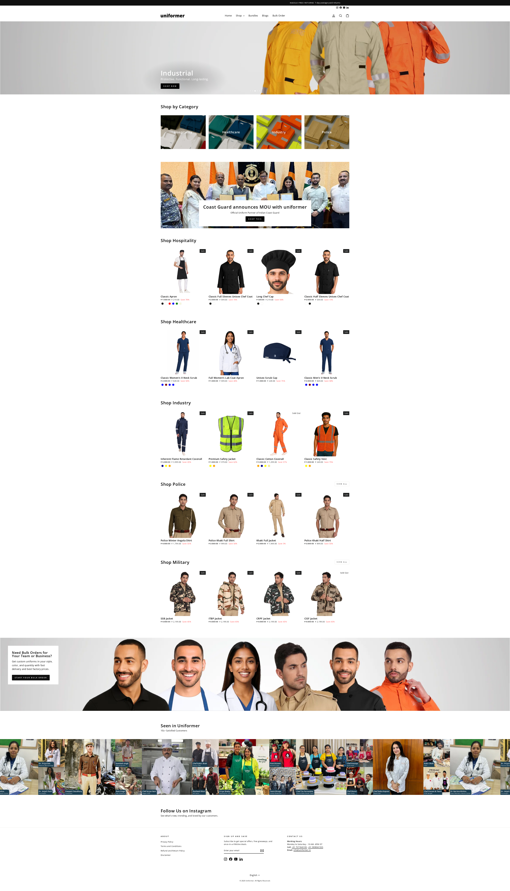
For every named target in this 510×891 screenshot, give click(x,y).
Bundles (253, 15)
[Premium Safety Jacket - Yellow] (210, 466)
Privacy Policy (167, 842)
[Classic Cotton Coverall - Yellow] (265, 466)
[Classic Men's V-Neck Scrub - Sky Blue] (317, 384)
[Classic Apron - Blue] (173, 303)
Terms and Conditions (171, 846)
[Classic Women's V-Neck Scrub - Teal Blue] (169, 384)
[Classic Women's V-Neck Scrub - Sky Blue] (173, 384)
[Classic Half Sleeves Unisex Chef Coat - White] (306, 303)
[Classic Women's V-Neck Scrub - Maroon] (166, 384)
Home (228, 15)
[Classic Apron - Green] (177, 303)
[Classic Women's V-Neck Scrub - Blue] (162, 384)
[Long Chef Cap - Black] (258, 303)
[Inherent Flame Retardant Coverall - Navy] (162, 466)
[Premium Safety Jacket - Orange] (214, 466)
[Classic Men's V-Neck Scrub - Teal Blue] (313, 384)
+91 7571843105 (299, 847)
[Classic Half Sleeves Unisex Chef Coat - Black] (310, 303)
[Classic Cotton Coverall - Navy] (262, 466)
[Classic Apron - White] (166, 303)
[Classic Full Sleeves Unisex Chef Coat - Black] (210, 303)
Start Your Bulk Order (31, 677)
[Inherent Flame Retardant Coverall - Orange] (169, 466)
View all (342, 484)
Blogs (265, 15)
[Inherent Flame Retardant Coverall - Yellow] (166, 466)
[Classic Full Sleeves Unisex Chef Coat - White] (214, 303)
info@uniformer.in (302, 850)
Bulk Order (279, 15)
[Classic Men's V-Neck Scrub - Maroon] (310, 384)
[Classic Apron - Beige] (180, 303)
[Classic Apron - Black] (162, 303)
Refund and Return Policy (173, 850)
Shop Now (170, 86)
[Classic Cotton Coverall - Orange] (258, 466)
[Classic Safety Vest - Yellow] (306, 466)
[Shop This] (255, 195)
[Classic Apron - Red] (169, 303)
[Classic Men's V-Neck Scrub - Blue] (306, 384)
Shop (239, 15)
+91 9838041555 (315, 847)
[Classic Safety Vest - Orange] (310, 466)
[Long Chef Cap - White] (262, 303)
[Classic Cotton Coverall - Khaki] (269, 466)
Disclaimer (166, 855)
